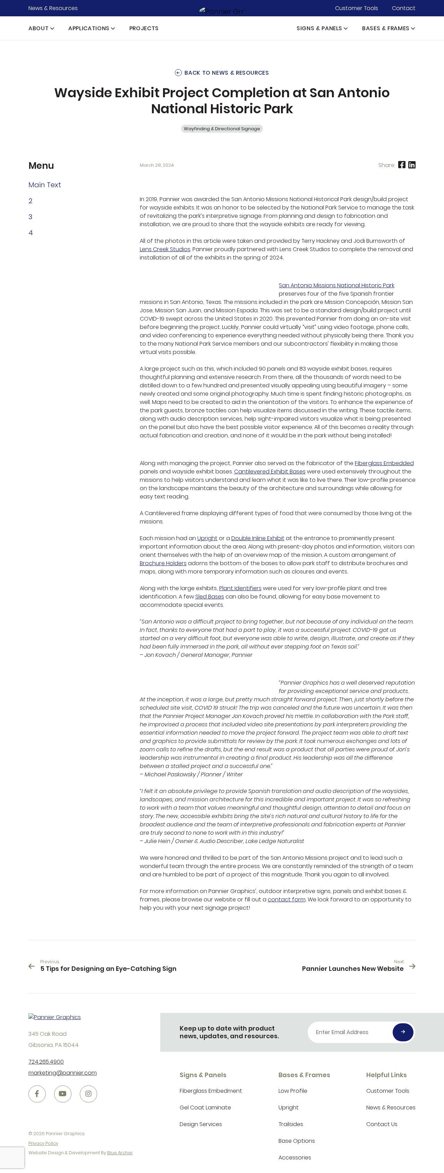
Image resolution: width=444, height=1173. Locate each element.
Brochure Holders (163, 563)
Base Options (297, 1141)
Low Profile (293, 1091)
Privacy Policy (43, 1143)
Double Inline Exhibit (257, 538)
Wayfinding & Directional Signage (222, 128)
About (38, 28)
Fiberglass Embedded (384, 463)
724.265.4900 (46, 1062)
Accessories (295, 1158)
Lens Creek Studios (165, 249)
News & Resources (53, 8)
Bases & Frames (386, 28)
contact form (287, 899)
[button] (52, 28)
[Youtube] (62, 1094)
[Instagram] (88, 1094)
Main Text (44, 185)
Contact (404, 8)
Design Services (201, 1124)
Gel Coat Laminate (205, 1108)
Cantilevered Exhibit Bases (270, 472)
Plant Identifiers (240, 588)
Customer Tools (356, 8)
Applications (89, 28)
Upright (207, 538)
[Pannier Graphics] (222, 11)
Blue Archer (120, 1152)
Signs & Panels (319, 28)
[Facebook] (401, 165)
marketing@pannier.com (62, 1073)
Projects (144, 28)
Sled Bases (209, 597)
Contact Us (382, 1124)
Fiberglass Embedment (211, 1091)
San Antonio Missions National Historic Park (336, 285)
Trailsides (291, 1124)
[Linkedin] (412, 165)
